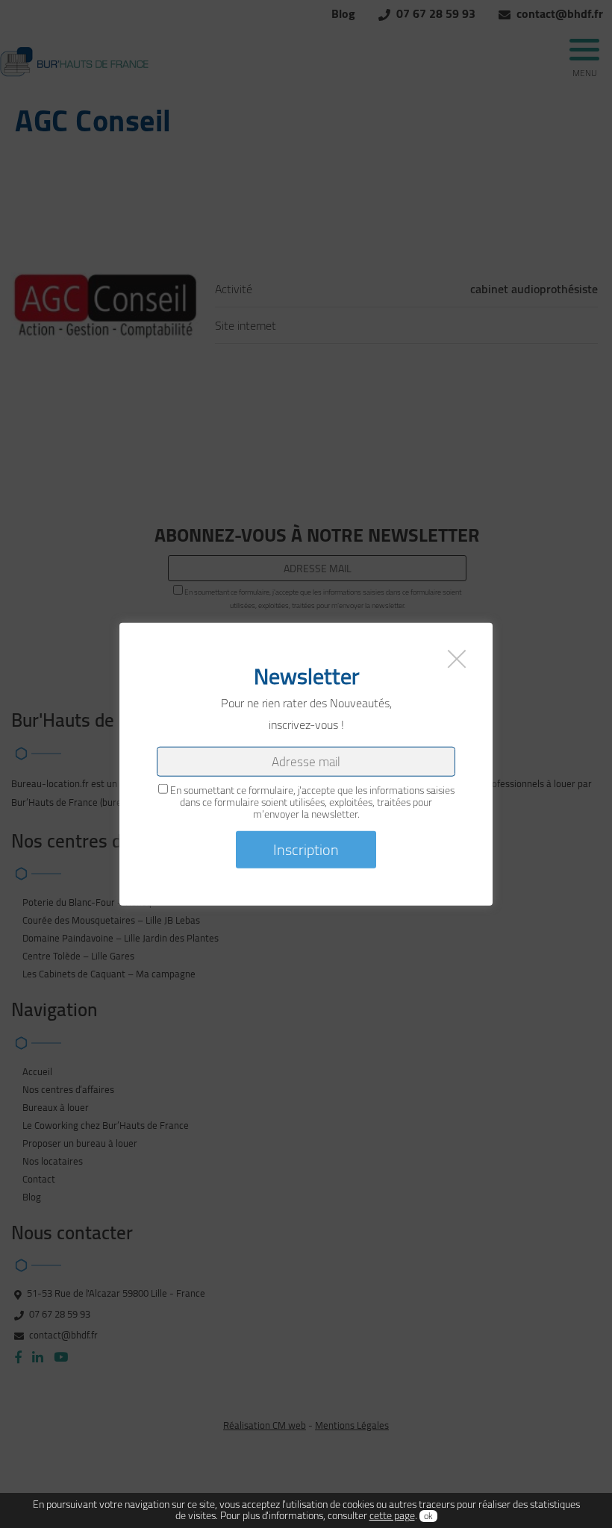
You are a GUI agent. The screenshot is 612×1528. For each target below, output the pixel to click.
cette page (392, 1515)
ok (428, 1516)
